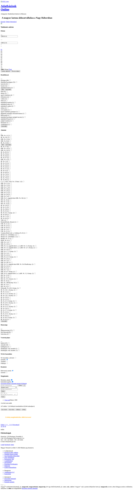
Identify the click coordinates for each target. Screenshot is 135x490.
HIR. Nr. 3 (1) (5, 260)
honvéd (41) (4, 84)
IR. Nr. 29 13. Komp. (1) (8, 303)
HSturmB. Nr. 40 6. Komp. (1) (10, 288)
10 (1, 426)
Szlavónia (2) (5, 334)
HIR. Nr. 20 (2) (5, 191)
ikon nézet (4, 409)
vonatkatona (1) (5, 124)
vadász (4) (4, 99)
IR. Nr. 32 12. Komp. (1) (8, 306)
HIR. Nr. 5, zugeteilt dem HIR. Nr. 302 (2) (13, 198)
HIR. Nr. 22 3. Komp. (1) (8, 257)
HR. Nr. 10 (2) (5, 200)
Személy (3, 359)
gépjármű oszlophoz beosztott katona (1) (13, 113)
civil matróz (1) (5, 110)
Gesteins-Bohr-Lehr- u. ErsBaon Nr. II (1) (13, 233)
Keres (20, 385)
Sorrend (3, 372)
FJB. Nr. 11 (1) (5, 224)
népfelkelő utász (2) (6, 104)
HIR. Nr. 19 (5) (5, 148)
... (8, 425)
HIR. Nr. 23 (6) (5, 139)
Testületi (3, 361)
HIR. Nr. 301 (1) (6, 262)
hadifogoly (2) (5, 347)
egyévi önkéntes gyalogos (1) (9, 111)
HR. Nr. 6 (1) (5, 286)
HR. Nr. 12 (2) (5, 202)
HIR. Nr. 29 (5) (5, 150)
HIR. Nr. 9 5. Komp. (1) (8, 271)
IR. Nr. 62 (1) (5, 319)
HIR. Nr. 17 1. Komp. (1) (8, 251)
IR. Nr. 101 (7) (5, 137)
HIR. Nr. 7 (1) (5, 270)
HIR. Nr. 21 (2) (5, 192)
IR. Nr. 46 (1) (5, 315)
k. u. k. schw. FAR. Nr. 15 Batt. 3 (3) (12, 181)
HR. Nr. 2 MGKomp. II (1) (9, 282)
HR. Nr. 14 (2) (5, 203)
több (2, 89)
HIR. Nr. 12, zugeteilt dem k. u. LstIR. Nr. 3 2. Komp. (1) (18, 246)
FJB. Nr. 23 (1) (5, 225)
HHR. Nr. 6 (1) (5, 240)
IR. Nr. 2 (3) (4, 161)
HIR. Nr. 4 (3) (5, 159)
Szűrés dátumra (5, 71)
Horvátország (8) (6, 332)
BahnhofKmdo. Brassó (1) (9, 222)
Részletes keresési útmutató (30, 488)
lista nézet (11, 409)
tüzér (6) (3, 91)
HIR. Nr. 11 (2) (5, 183)
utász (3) (3, 100)
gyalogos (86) (5, 80)
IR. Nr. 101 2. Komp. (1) (8, 290)
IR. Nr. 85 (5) (5, 152)
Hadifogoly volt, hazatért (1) (9, 348)
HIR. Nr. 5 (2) (5, 196)
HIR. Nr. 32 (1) (5, 266)
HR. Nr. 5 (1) (5, 284)
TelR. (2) (3, 220)
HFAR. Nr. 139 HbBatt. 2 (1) (9, 236)
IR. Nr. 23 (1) (5, 299)
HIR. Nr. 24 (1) (5, 259)
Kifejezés (24, 383)
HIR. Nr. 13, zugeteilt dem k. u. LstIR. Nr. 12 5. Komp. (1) (18, 247)
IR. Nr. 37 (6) (5, 146)
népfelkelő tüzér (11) (7, 87)
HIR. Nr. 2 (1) (5, 253)
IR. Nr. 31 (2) (5, 207)
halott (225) (4, 343)
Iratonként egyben (6, 382)
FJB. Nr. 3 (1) (5, 229)
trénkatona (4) (5, 97)
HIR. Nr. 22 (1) (5, 255)
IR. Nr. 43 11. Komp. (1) (8, 314)
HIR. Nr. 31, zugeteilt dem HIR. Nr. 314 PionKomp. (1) (17, 264)
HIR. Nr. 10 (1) (5, 244)
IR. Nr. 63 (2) (5, 211)
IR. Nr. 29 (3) (5, 165)
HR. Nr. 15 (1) (5, 277)
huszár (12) (4, 86)
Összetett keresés (16, 383)
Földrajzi (3, 363)
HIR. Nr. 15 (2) (5, 185)
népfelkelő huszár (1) (7, 119)
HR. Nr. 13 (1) (5, 275)
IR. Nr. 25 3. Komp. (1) (8, 301)
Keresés (3, 22)
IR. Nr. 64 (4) (5, 156)
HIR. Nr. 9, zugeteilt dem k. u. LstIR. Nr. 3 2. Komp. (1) (17, 273)
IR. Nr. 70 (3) (5, 174)
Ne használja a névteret (8, 358)
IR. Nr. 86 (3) (5, 180)
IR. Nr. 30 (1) (5, 304)
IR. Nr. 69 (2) (5, 214)
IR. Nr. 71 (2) (5, 216)
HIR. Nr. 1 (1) (5, 242)
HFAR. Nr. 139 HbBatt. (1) (9, 235)
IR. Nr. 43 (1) (5, 312)
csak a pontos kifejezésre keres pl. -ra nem (93, 487)
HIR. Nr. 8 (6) (5, 141)
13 (12, 425)
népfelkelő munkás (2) (7, 102)
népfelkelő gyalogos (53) (8, 82)
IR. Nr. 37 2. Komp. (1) (8, 310)
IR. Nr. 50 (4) (5, 154)
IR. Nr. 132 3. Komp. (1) (8, 295)
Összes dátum (16, 71)
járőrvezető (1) (5, 115)
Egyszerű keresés (6, 383)
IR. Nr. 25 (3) (5, 163)
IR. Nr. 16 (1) (5, 297)
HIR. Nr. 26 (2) (5, 194)
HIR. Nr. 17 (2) (5, 187)
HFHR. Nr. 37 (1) (6, 238)
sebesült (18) (4, 345)
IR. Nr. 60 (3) (5, 172)
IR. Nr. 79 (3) (5, 178)
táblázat (18, 409)
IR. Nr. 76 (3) (5, 176)
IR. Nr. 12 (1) (5, 292)
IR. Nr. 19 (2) (5, 205)
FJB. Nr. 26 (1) (5, 227)
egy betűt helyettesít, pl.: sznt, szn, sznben (60, 487)
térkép (24, 409)
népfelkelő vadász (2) (7, 106)
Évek (10, 69)
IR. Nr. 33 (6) (5, 143)
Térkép (8, 22)
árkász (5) (4, 93)
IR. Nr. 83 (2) (5, 218)
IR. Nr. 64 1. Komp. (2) (8, 213)
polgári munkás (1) (6, 121)
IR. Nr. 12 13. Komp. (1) (8, 293)
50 (5, 426)
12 (10, 425)
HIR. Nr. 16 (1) (5, 249)
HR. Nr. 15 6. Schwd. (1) (8, 279)
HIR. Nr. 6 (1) (5, 268)
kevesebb (8, 89)
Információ (13, 22)
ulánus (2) (4, 108)
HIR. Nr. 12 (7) (5, 135)
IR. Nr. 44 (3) (5, 167)
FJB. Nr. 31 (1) (5, 231)
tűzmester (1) (5, 122)
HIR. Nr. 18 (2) (5, 189)
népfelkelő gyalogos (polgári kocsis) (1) (12, 117)
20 (3, 426)
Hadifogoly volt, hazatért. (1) (9, 350)
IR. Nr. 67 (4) (5, 157)
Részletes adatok (6, 380)
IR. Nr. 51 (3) (5, 168)
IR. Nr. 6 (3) (4, 170)
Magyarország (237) (7, 330)
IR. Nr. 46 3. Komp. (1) (8, 317)
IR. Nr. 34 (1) (5, 308)
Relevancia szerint (6, 370)
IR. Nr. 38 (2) (5, 209)
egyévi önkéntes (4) (6, 95)
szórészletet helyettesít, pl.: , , (23, 487)
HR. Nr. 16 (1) (5, 281)
